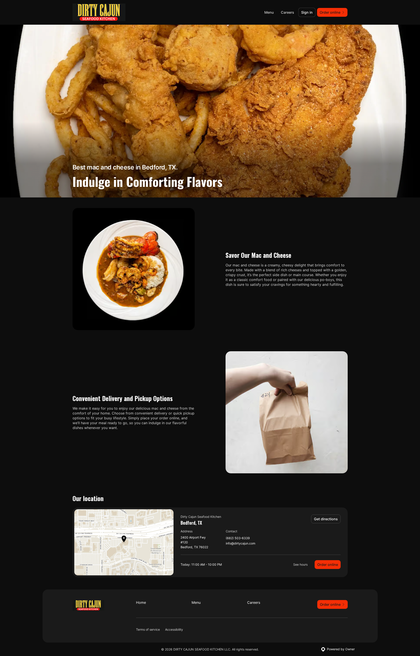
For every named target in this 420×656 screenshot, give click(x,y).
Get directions (326, 519)
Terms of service (148, 629)
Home (141, 602)
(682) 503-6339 (238, 538)
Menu (269, 12)
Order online (327, 564)
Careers (287, 12)
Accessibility (174, 629)
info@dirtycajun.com (240, 543)
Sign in (307, 12)
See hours (300, 564)
